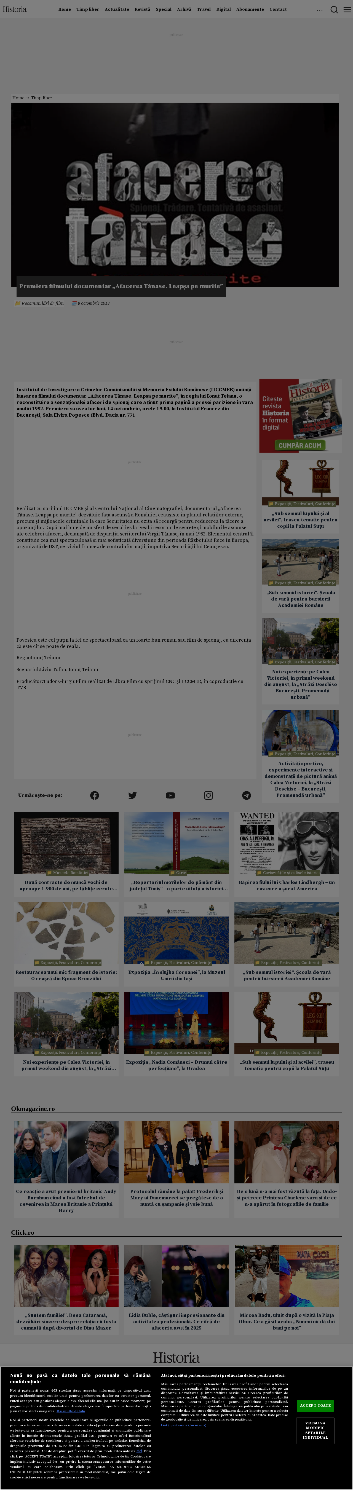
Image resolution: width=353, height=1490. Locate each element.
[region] (176, 1428)
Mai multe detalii (71, 1411)
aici (139, 1451)
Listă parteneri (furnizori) (184, 1425)
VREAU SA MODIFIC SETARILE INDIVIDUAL (315, 1430)
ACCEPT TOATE (315, 1405)
